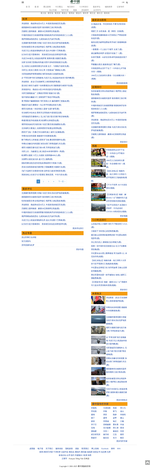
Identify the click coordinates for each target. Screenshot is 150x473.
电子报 (40, 449)
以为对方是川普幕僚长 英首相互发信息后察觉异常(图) (44, 54)
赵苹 (115, 418)
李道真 (94, 411)
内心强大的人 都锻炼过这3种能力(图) (106, 242)
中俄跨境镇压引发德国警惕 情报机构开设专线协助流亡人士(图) (47, 35)
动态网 (103, 452)
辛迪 (122, 425)
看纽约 (78, 13)
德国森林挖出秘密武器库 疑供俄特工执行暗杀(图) (42, 27)
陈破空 (94, 438)
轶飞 (115, 411)
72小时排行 (83, 7)
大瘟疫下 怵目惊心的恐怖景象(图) (105, 231)
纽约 (72, 455)
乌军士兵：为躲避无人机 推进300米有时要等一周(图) (43, 151)
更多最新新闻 (121, 83)
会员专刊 (97, 10)
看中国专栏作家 (100, 404)
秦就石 (115, 431)
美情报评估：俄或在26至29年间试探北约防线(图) (41, 89)
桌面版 (32, 449)
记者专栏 (120, 7)
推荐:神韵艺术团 (46, 452)
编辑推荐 (108, 7)
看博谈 (71, 13)
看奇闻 (106, 13)
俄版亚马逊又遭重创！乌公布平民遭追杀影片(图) (41, 105)
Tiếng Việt (79, 459)
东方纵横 (107, 428)
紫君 (122, 434)
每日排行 (71, 7)
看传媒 (84, 452)
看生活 (99, 13)
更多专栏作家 (121, 441)
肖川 (115, 438)
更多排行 (123, 142)
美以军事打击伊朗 (29, 237)
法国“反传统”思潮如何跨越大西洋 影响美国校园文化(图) (44, 62)
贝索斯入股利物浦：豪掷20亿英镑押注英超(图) (40, 31)
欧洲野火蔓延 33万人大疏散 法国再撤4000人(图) (41, 155)
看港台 (64, 13)
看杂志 (71, 452)
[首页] (75, 3)
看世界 (85, 13)
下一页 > (61, 181)
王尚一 (106, 431)
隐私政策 (69, 449)
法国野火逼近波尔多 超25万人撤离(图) (37, 159)
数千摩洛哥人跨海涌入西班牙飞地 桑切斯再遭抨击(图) (44, 140)
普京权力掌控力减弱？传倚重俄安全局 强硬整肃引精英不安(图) (47, 86)
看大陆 (43, 13)
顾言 (122, 438)
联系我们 (85, 449)
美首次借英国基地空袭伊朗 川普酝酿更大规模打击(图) (44, 167)
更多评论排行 (78, 228)
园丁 (93, 418)
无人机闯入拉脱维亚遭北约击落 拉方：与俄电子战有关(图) (45, 66)
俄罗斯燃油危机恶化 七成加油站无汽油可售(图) (41, 39)
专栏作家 (65, 10)
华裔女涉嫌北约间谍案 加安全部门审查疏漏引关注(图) (44, 144)
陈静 (115, 415)
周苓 (105, 415)
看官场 (50, 13)
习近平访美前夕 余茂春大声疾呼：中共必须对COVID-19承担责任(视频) (116, 208)
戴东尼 (106, 438)
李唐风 (123, 415)
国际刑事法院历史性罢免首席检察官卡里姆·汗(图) (42, 163)
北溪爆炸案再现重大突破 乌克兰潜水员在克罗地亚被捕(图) (45, 43)
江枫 (122, 421)
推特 (113, 449)
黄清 (122, 428)
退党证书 (96, 452)
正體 (123, 2)
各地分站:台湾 (64, 455)
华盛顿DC (79, 455)
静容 (93, 421)
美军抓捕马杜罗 (28, 245)
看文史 (92, 13)
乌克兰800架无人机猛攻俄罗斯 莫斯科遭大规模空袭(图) (44, 58)
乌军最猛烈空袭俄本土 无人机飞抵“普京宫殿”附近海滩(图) (45, 117)
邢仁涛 (115, 428)
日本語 (86, 459)
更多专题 (80, 249)
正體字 (64, 459)
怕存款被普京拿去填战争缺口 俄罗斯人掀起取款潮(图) (44, 47)
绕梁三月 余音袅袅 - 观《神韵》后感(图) (107, 31)
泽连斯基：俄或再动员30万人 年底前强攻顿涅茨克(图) (44, 23)
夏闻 (93, 415)
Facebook (104, 449)
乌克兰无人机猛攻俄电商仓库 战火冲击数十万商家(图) (44, 51)
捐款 (77, 449)
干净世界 (57, 452)
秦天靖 (106, 434)
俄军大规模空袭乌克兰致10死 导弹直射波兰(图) (41, 148)
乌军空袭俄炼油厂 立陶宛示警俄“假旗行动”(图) (41, 93)
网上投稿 (95, 449)
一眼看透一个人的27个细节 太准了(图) (106, 49)
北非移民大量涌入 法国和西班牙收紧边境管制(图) (42, 128)
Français (72, 459)
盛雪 (105, 418)
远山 (122, 411)
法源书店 (64, 452)
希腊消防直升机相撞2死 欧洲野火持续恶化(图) (40, 120)
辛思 (122, 431)
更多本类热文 (121, 400)
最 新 (37, 7)
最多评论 (96, 7)
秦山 (122, 418)
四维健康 (107, 425)
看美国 (57, 13)
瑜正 (115, 421)
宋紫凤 (94, 408)
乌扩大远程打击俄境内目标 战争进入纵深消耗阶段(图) (44, 171)
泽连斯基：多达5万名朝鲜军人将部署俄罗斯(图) (41, 82)
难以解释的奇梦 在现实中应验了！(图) (106, 53)
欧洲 (85, 455)
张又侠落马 (26, 241)
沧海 (93, 428)
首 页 (28, 7)
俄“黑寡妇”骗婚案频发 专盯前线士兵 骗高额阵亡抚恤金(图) (45, 101)
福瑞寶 (90, 452)
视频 (75, 10)
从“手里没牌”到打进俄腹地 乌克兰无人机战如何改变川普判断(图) (48, 78)
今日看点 (59, 7)
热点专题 (53, 10)
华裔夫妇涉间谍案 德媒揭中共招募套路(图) (39, 136)
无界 (109, 452)
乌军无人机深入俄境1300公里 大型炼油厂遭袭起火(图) (44, 70)
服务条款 (59, 449)
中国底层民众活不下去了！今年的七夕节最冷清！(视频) (115, 153)
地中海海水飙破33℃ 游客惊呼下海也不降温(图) (41, 97)
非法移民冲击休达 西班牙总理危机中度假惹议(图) (42, 113)
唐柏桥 (94, 431)
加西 (89, 455)
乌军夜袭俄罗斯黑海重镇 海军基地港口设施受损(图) (43, 74)
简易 (115, 408)
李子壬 (94, 425)
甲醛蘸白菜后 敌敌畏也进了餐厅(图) (105, 64)
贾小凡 (123, 408)
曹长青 (115, 425)
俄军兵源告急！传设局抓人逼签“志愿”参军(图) (40, 109)
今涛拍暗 (107, 408)
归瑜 (105, 411)
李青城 (106, 421)
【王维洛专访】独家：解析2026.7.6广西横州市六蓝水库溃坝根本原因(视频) (116, 197)
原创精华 (85, 10)
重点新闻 (47, 7)
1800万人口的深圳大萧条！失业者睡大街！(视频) (115, 163)
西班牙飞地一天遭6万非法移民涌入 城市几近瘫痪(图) (43, 132)
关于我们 (49, 449)
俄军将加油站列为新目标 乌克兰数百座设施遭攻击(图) (44, 124)
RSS (119, 449)
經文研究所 (95, 434)
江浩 (115, 434)
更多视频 (123, 216)
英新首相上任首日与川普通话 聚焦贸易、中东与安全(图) (44, 175)
